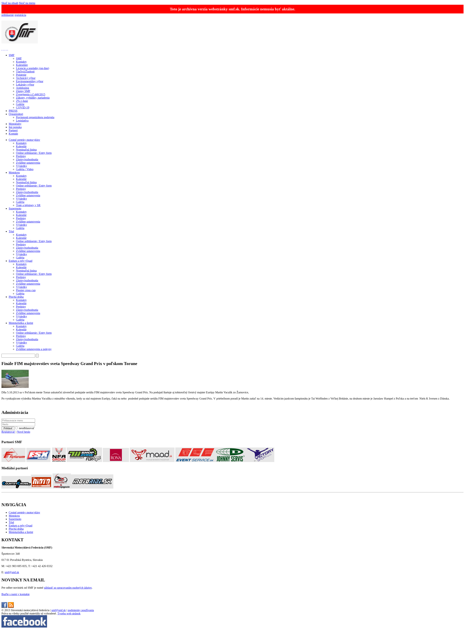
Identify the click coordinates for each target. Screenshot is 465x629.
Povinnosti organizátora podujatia (35, 117)
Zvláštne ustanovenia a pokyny (34, 349)
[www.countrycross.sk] (16, 487)
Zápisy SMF (23, 91)
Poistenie (21, 74)
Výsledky (21, 166)
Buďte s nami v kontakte (15, 594)
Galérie (20, 104)
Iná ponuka (15, 127)
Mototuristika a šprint (21, 322)
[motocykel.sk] (61, 487)
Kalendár (21, 146)
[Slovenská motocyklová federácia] (19, 41)
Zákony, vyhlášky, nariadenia (33, 97)
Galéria (20, 201)
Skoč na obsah (9, 3)
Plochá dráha (16, 296)
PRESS (13, 110)
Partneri (13, 130)
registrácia (20, 15)
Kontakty (21, 61)
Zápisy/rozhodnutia (27, 159)
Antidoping (22, 87)
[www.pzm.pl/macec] (4, 49)
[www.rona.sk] (116, 461)
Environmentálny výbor (29, 81)
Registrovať (8, 431)
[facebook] (4, 606)
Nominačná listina (26, 149)
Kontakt (13, 133)
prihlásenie (7, 15)
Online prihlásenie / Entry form (34, 152)
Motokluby (15, 123)
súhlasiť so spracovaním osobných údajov (68, 587)
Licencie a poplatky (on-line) (32, 68)
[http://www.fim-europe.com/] (3, 49)
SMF (12, 55)
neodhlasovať (27, 428)
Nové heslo (23, 431)
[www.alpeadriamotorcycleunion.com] (6, 49)
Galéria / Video (24, 169)
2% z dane (22, 100)
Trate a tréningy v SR (28, 205)
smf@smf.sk (12, 572)
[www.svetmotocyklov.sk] (41, 487)
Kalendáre (22, 64)
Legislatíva (22, 120)
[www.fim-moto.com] (1, 49)
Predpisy (21, 156)
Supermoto (15, 208)
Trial (11, 231)
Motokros (14, 172)
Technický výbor (25, 78)
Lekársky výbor (25, 84)
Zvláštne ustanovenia (28, 162)
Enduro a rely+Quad (20, 260)
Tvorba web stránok (68, 613)
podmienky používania (81, 610)
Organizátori (16, 114)
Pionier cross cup (26, 290)
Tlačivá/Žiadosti (25, 71)
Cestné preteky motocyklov (24, 139)
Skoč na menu (27, 3)
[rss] (11, 606)
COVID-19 (22, 107)
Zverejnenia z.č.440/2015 (30, 94)
